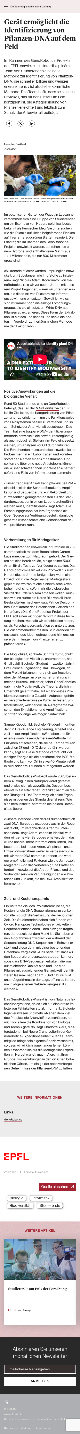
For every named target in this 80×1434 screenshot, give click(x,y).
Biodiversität (20, 1205)
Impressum (43, 1428)
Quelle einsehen (54, 1186)
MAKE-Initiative (47, 408)
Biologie (16, 1198)
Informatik (40, 1198)
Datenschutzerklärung (17, 1428)
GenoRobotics (13, 1120)
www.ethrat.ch (13, 1414)
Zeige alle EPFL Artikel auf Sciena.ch (26, 1172)
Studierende (50, 1205)
